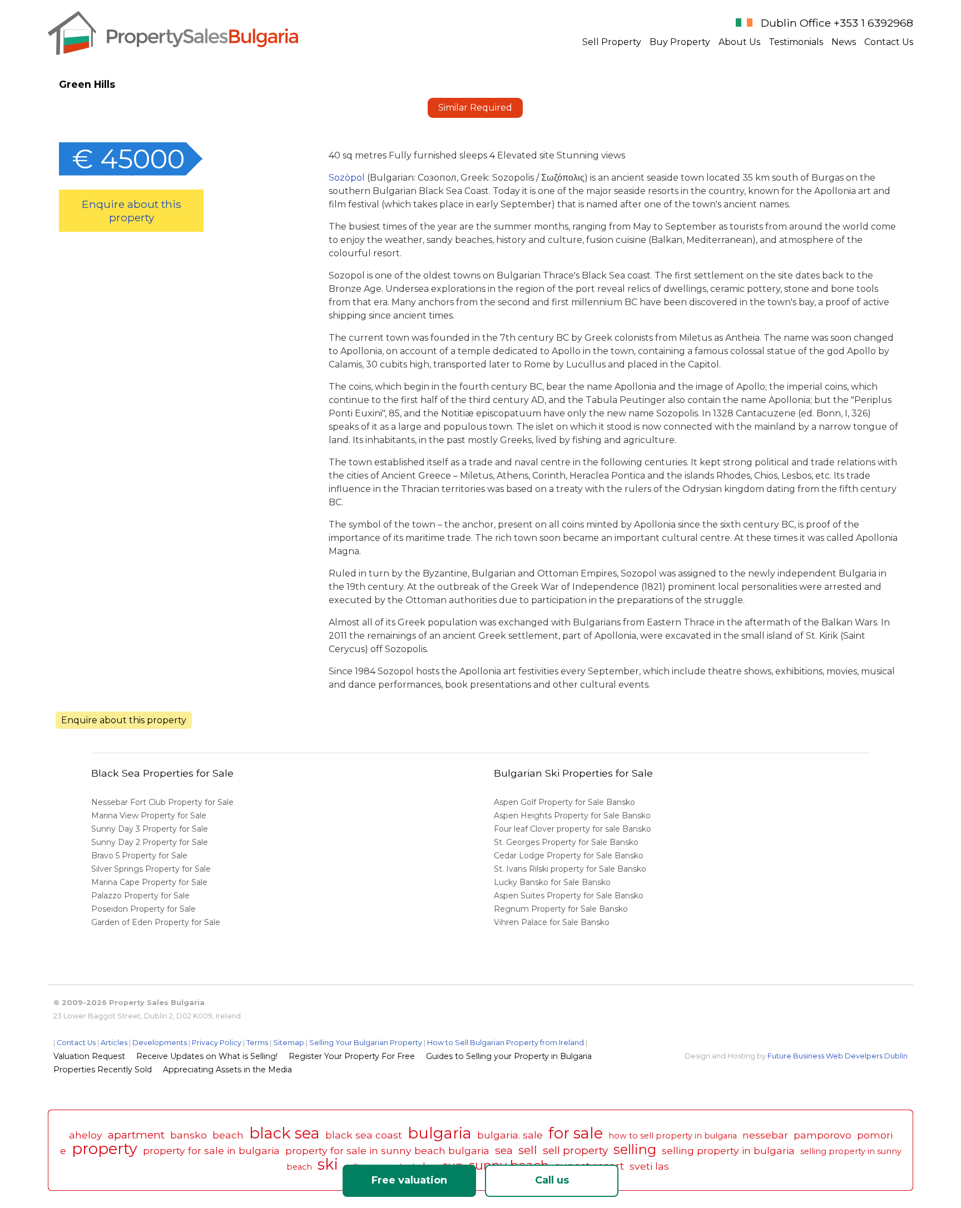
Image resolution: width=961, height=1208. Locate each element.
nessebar (765, 1135)
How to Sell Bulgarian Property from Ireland (505, 1042)
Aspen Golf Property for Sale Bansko (565, 802)
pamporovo (822, 1135)
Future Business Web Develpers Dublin (837, 1056)
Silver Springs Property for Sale (151, 869)
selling (634, 1149)
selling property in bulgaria (728, 1150)
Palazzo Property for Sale (140, 896)
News (843, 42)
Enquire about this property (131, 210)
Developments (159, 1042)
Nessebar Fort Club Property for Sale (162, 802)
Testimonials (796, 42)
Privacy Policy (216, 1042)
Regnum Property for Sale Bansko (562, 909)
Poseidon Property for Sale (143, 909)
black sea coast (363, 1135)
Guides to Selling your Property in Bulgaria (509, 1056)
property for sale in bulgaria (211, 1150)
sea (504, 1150)
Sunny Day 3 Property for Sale (149, 829)
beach (228, 1135)
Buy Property (680, 42)
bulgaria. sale (510, 1135)
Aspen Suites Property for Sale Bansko (570, 896)
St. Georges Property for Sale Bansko (567, 842)
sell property (575, 1150)
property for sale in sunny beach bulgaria (387, 1150)
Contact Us (888, 42)
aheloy (85, 1135)
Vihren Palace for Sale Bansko (553, 922)
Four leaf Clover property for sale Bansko (573, 829)
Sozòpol (348, 177)
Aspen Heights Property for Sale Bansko (573, 816)
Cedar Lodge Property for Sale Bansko (570, 856)
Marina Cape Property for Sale (149, 882)
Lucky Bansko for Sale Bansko (553, 882)
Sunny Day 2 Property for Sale (149, 842)
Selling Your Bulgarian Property (365, 1042)
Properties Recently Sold (102, 1070)
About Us (739, 42)
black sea (284, 1133)
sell (527, 1150)
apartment (136, 1134)
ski (328, 1164)
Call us (552, 1180)
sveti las (649, 1166)
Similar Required (475, 107)
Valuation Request (89, 1056)
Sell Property (611, 42)
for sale (575, 1133)
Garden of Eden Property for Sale (155, 922)
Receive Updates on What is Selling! (207, 1056)
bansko (188, 1135)
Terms (257, 1042)
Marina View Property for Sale (148, 816)
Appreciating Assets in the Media (227, 1070)
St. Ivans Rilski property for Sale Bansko (571, 869)
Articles (114, 1042)
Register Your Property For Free (352, 1056)
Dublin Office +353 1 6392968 (837, 22)
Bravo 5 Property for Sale (139, 856)
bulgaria (440, 1133)
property (104, 1149)
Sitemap (288, 1042)
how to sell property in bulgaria (672, 1136)
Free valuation (409, 1180)
